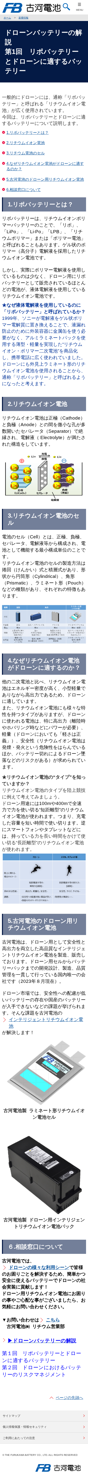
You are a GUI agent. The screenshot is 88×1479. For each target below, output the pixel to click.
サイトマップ (11, 1416)
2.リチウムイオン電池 (25, 143)
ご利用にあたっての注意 (19, 1438)
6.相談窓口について (23, 190)
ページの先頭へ (69, 1398)
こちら (53, 1319)
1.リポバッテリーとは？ (27, 133)
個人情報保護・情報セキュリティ (25, 1427)
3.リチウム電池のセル (25, 153)
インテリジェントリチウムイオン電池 (46, 1023)
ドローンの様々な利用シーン (39, 1267)
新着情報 (23, 17)
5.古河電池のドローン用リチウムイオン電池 (45, 179)
